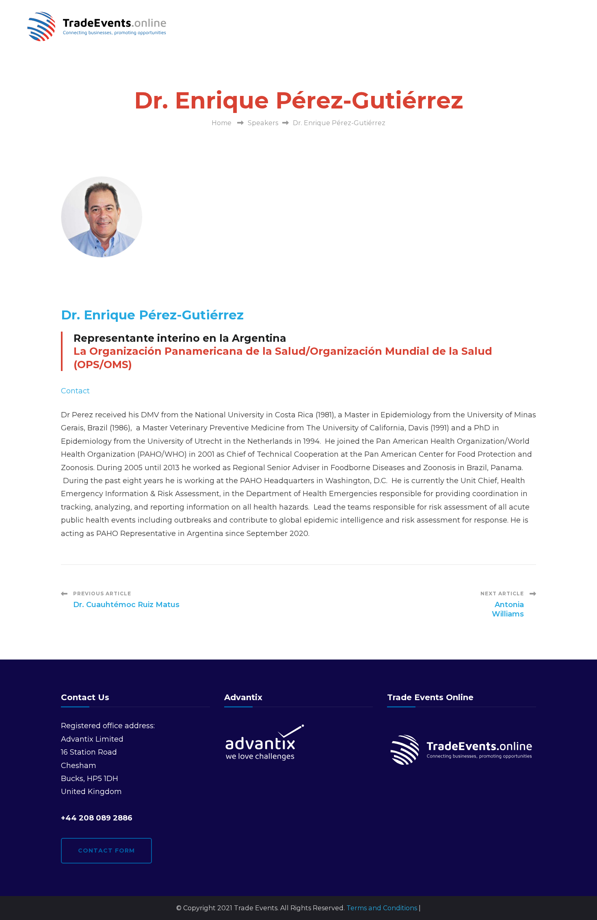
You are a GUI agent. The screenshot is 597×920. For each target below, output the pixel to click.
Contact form (106, 850)
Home (221, 123)
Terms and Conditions (381, 908)
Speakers (263, 123)
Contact (75, 390)
